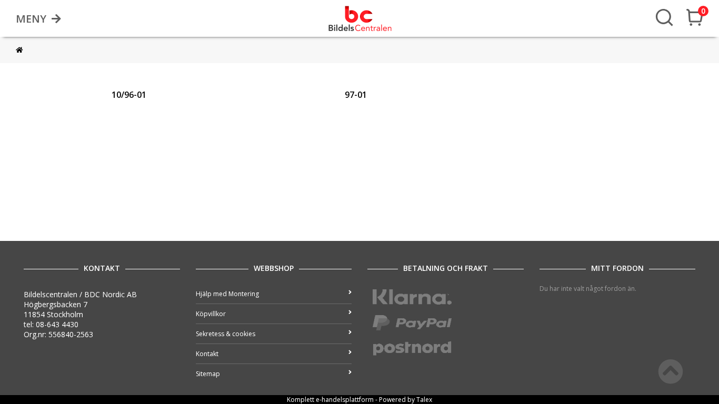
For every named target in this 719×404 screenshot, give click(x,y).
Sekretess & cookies (225, 333)
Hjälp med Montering (227, 293)
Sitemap (208, 373)
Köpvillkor (211, 313)
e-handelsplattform (345, 399)
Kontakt (207, 353)
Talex (424, 399)
